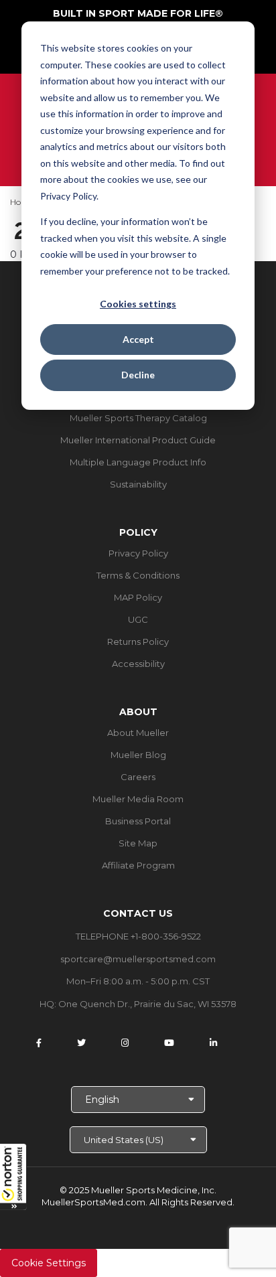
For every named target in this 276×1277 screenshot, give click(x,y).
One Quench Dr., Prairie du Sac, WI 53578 (147, 1003)
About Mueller (138, 732)
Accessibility (138, 663)
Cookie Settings (48, 1263)
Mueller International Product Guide (138, 440)
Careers (138, 776)
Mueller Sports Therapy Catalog (138, 417)
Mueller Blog (138, 754)
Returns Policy (138, 641)
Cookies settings (138, 303)
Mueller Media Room (138, 799)
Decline (138, 374)
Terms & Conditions (138, 575)
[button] (13, 1176)
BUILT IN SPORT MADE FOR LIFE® (138, 13)
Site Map (138, 843)
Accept (138, 339)
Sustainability (138, 484)
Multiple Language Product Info (138, 462)
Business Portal (138, 821)
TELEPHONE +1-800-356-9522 (138, 936)
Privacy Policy (138, 553)
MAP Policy (138, 597)
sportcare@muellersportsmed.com (138, 959)
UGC (138, 619)
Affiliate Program (138, 865)
